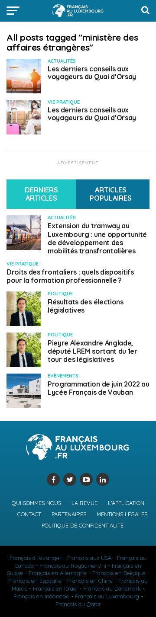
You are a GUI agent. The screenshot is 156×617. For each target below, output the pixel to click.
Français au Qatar (78, 604)
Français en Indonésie (41, 596)
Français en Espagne (35, 580)
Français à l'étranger (36, 557)
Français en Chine (90, 580)
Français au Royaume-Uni (72, 565)
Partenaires (69, 514)
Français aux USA (89, 557)
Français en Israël (55, 588)
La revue (85, 502)
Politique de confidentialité (83, 525)
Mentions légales (122, 514)
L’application (126, 502)
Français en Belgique (119, 572)
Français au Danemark (112, 588)
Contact (29, 514)
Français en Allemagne (58, 572)
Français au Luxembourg (107, 596)
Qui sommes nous (36, 502)
